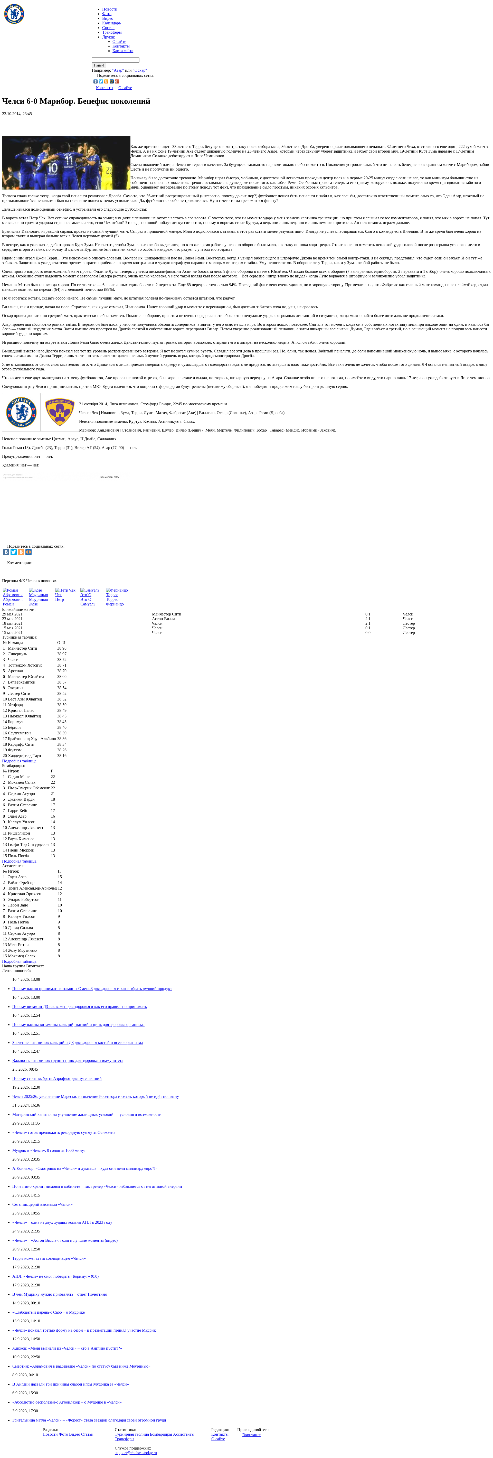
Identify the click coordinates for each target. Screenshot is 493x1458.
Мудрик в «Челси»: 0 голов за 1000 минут (49, 1150)
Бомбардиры (161, 1434)
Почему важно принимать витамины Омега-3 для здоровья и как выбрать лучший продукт (92, 988)
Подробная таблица (19, 761)
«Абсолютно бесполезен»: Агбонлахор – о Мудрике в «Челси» (67, 1402)
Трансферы (112, 32)
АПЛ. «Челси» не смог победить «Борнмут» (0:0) (55, 1276)
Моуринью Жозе (38, 601)
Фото (106, 14)
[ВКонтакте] (95, 81)
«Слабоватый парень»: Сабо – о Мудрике (48, 1312)
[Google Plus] (117, 81)
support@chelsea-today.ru (136, 1453)
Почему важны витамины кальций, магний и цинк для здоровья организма (78, 1024)
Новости (50, 1434)
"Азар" (118, 70)
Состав (108, 27)
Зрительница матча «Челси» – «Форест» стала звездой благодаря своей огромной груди (89, 1420)
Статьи (87, 1434)
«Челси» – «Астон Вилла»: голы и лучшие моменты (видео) (65, 1240)
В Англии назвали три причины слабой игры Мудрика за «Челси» (70, 1384)
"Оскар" (140, 70)
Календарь (111, 23)
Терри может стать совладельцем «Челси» (49, 1258)
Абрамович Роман (13, 601)
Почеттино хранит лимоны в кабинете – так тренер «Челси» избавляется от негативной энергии (97, 1186)
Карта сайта (122, 51)
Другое (108, 37)
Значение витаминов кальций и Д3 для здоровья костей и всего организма (77, 1042)
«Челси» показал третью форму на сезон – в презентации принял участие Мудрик (84, 1330)
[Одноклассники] (106, 81)
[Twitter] (101, 81)
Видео (107, 18)
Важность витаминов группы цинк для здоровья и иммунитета (67, 1060)
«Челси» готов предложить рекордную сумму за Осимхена (63, 1132)
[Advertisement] (62, 124)
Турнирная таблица (132, 1434)
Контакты (121, 46)
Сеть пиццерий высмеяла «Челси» (42, 1204)
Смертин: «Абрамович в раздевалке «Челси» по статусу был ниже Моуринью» (81, 1366)
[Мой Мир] (112, 81)
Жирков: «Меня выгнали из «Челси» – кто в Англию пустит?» (67, 1348)
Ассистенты (183, 1434)
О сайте (119, 41)
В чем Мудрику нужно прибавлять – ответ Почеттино (59, 1294)
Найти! (99, 65)
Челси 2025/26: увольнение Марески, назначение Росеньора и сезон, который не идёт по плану (95, 1096)
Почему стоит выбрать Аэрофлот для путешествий (57, 1078)
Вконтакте (251, 1435)
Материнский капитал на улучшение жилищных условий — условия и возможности (87, 1114)
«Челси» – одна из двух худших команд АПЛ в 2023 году (62, 1222)
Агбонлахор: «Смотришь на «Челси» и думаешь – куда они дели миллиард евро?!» (84, 1168)
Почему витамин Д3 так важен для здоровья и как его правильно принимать (79, 1006)
